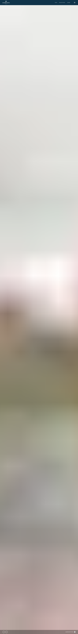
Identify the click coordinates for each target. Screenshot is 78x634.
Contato (68, 2)
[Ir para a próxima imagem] (6, 632)
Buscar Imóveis (62, 2)
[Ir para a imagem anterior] (4, 632)
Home (56, 2)
